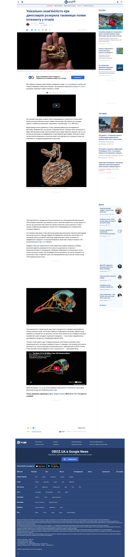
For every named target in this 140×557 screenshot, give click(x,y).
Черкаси (71, 476)
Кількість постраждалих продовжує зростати (111, 155)
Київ (36, 476)
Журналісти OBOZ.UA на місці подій (98, 444)
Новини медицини (39, 507)
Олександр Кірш (103, 271)
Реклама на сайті (39, 444)
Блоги (90, 471)
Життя (62, 471)
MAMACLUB (52, 507)
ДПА (66, 487)
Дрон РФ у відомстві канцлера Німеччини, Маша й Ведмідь (106, 266)
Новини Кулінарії (56, 497)
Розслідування (78, 471)
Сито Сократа (103, 236)
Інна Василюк (34, 23)
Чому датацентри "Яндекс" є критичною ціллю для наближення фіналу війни (106, 210)
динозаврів (81, 86)
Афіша (36, 512)
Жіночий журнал (71, 512)
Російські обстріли (88, 5)
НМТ (80, 487)
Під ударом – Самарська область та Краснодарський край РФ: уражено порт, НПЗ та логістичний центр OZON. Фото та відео (110, 137)
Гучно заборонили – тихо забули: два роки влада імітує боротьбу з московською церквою (107, 296)
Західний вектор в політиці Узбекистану (106, 286)
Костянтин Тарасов (104, 214)
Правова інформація (76, 441)
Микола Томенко (104, 300)
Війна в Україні (58, 5)
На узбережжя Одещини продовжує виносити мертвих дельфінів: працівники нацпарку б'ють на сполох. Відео (106, 67)
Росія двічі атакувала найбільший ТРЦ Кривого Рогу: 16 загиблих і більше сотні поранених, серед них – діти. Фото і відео (110, 151)
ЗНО (73, 487)
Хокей (55, 482)
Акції (59, 492)
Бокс (63, 482)
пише (69, 123)
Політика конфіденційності (96, 441)
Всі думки (103, 305)
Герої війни (50, 5)
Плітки (45, 512)
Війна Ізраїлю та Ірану (70, 5)
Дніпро (62, 476)
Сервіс (66, 492)
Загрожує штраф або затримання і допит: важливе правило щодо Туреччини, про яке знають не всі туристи (110, 34)
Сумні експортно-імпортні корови (108, 277)
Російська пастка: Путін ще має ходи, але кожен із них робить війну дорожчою (108, 221)
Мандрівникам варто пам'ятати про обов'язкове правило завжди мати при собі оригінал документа (110, 40)
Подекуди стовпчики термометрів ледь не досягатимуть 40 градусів (105, 56)
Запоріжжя (53, 476)
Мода (60, 512)
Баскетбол (46, 482)
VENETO (79, 5)
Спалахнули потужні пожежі (106, 141)
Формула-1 (71, 482)
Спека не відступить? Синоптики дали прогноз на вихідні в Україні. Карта (106, 51)
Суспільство (106, 471)
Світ (46, 471)
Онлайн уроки (56, 487)
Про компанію (38, 441)
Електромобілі (49, 492)
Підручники (45, 487)
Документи (56, 444)
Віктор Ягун (102, 225)
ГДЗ (36, 487)
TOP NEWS (103, 114)
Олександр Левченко (104, 289)
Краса (52, 512)
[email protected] (36, 545)
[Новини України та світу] (62, 432)
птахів (67, 84)
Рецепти (37, 497)
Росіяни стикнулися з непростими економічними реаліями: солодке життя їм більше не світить (107, 232)
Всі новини (120, 471)
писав (40, 388)
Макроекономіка (53, 502)
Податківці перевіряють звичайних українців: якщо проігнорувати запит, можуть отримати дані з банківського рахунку (111, 165)
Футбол (37, 482)
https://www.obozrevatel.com (70, 519)
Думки (101, 204)
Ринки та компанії (39, 502)
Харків (43, 476)
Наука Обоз (41, 23)
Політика (34, 471)
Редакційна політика (36, 431)
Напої (45, 497)
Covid (61, 507)
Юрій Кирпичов (103, 280)
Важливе (102, 10)
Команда (55, 441)
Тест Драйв (38, 492)
